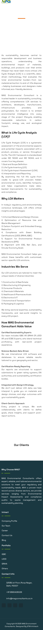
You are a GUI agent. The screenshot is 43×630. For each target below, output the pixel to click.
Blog (4, 540)
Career (5, 530)
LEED (4, 559)
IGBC (4, 554)
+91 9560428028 (14, 592)
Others (5, 568)
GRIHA (4, 563)
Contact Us (7, 535)
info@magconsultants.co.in (19, 598)
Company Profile (9, 521)
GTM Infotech (32, 626)
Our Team (6, 525)
